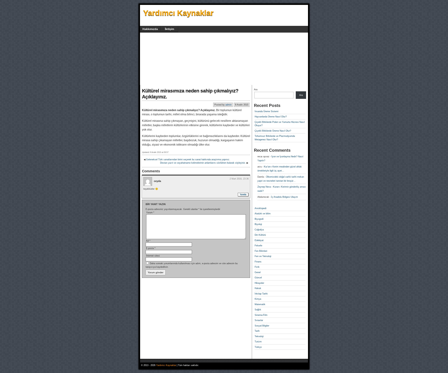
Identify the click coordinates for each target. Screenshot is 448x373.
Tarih (257, 331)
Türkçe (258, 347)
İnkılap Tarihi (261, 293)
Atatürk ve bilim (263, 213)
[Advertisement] (224, 58)
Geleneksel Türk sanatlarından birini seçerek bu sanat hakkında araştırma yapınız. (188, 159)
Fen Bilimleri (261, 251)
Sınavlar (259, 320)
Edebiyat (259, 240)
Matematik (260, 304)
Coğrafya (259, 229)
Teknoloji (259, 336)
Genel (258, 272)
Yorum (150, 212)
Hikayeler (259, 283)
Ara (255, 89)
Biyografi (259, 219)
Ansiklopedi (260, 208)
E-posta (150, 248)
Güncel (258, 277)
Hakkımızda (150, 29)
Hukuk (258, 288)
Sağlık (258, 309)
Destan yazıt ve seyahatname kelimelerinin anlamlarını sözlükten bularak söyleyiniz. (203, 162)
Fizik (257, 267)
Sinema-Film (261, 315)
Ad (148, 241)
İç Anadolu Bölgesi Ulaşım (284, 197)
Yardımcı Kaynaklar (178, 13)
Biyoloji (258, 224)
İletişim (169, 29)
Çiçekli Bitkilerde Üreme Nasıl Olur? (273, 130)
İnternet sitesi (153, 255)
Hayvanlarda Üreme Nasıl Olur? (271, 116)
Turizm (258, 341)
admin (228, 104)
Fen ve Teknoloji (263, 256)
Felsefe (258, 245)
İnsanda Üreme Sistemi (266, 111)
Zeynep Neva (264, 186)
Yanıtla (243, 194)
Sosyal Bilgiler (262, 325)
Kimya (258, 299)
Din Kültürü (260, 235)
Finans (258, 261)
